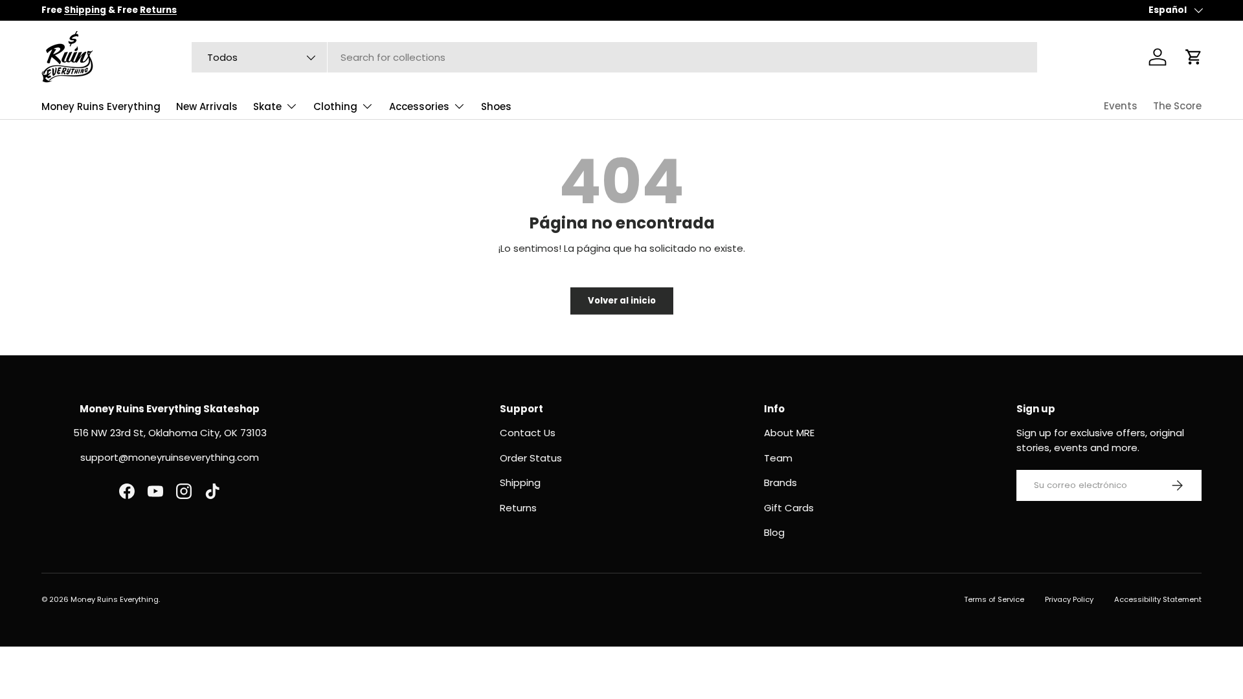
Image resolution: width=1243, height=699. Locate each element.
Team (778, 458)
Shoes (496, 106)
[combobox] (614, 57)
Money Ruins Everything (101, 106)
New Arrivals (207, 106)
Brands (780, 482)
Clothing (335, 106)
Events (1120, 106)
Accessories (419, 106)
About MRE (789, 432)
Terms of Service (994, 599)
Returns (518, 508)
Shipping (520, 482)
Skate (267, 106)
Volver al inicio (622, 300)
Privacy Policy (1069, 599)
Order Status (531, 458)
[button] (1194, 57)
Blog (774, 532)
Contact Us (527, 432)
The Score (1177, 106)
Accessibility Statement (1158, 599)
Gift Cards (789, 508)
